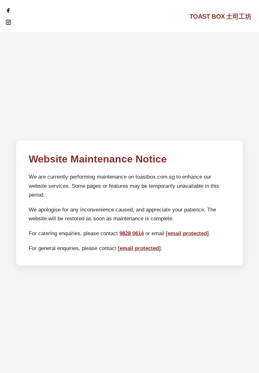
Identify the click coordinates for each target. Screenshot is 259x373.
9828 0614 (131, 233)
